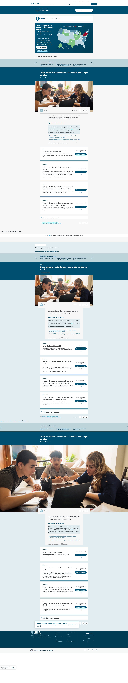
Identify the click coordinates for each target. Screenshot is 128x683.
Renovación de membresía (71, 632)
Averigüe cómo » (73, 624)
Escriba (88, 642)
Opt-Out (6, 668)
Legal (69, 4)
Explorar (84, 4)
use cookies (3, 666)
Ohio (60, 223)
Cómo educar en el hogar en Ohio (51, 218)
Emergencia (93, 642)
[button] (80, 110)
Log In (81, 156)
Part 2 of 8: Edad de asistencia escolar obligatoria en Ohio (79, 65)
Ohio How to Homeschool (46, 222)
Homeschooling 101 (54, 222)
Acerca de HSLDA (58, 632)
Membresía (94, 4)
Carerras (56, 634)
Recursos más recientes (59, 636)
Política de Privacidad (50, 650)
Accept (13, 667)
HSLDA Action (69, 636)
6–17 (50, 34)
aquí (72, 129)
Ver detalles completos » (41, 47)
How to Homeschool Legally (47, 223)
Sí (49, 40)
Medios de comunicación (71, 641)
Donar (88, 4)
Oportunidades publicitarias (71, 639)
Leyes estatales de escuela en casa (41, 8)
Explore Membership (80, 154)
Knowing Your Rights (55, 223)
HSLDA (45, 110)
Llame (84, 642)
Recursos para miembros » (42, 50)
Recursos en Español (59, 641)
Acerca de (64, 4)
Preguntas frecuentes (59, 639)
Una (41, 33)
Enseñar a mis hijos (76, 4)
